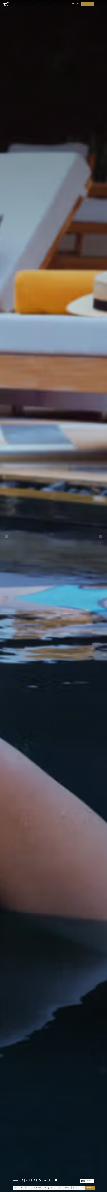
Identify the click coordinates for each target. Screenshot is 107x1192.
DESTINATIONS (16, 4)
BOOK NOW (89, 1187)
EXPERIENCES (34, 4)
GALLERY (88, 1180)
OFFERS (42, 4)
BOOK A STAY (87, 4)
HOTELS (25, 4)
